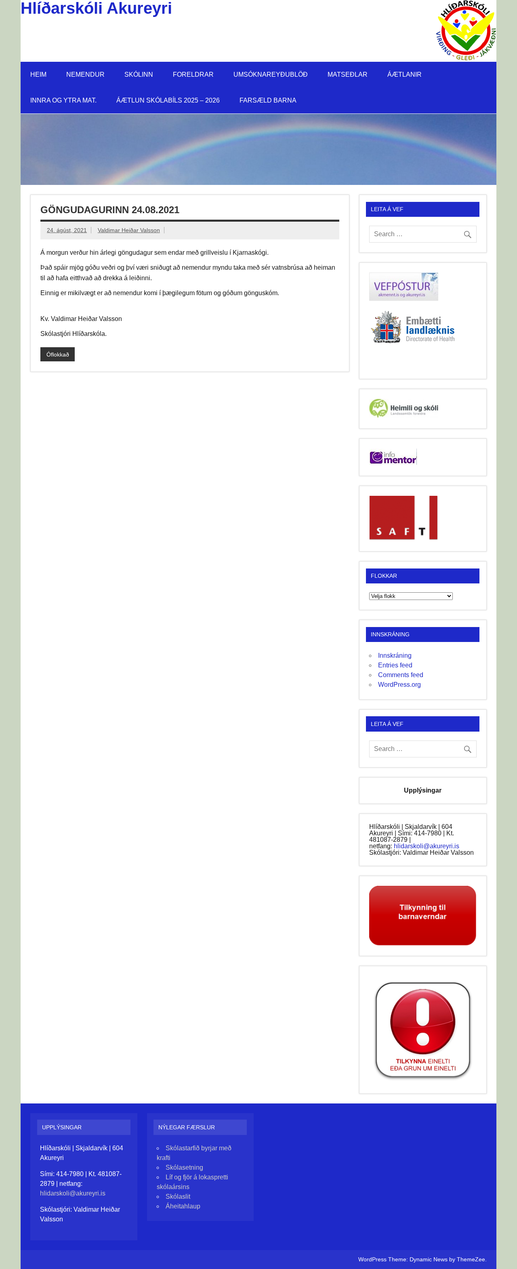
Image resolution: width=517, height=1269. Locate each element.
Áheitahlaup (183, 1206)
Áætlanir (404, 74)
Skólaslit (178, 1196)
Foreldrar (193, 74)
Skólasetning (184, 1167)
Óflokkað (57, 354)
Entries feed (395, 665)
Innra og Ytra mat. (63, 100)
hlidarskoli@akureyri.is (426, 846)
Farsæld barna (268, 100)
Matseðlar (348, 74)
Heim (38, 74)
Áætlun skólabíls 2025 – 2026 (168, 100)
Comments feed (400, 674)
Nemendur (85, 74)
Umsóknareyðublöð (270, 74)
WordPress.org (399, 684)
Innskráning (395, 655)
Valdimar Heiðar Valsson (129, 230)
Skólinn (138, 74)
